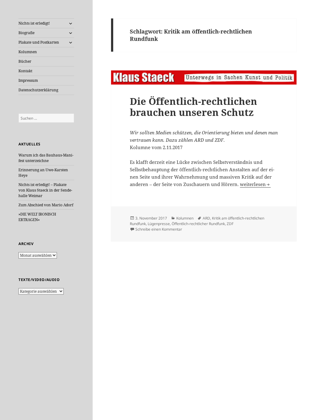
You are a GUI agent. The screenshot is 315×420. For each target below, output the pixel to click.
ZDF (230, 223)
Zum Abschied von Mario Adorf (45, 205)
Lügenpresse (159, 223)
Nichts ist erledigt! (34, 23)
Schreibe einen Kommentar (158, 229)
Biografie (26, 32)
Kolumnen (27, 51)
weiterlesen (255, 184)
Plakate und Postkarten (38, 42)
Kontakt (25, 70)
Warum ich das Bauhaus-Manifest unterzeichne (46, 158)
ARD (206, 218)
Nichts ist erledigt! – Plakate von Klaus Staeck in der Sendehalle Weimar (45, 190)
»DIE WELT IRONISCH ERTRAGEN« (37, 217)
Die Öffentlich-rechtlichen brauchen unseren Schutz (193, 107)
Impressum (28, 80)
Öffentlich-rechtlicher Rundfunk (198, 223)
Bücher (24, 61)
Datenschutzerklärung (38, 90)
